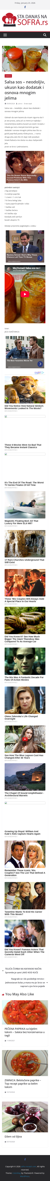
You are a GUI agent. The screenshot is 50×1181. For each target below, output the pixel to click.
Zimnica (8, 76)
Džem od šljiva (13, 1136)
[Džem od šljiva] (25, 1103)
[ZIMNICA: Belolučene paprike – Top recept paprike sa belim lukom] (25, 1051)
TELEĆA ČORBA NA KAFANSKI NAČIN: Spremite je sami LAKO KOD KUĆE (23, 970)
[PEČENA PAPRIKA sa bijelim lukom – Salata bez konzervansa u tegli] (25, 1002)
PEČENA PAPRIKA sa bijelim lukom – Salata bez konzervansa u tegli (25, 1032)
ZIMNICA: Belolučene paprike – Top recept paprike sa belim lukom (23, 1083)
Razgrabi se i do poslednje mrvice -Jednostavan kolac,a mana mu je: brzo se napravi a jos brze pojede (25, 982)
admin (20, 104)
